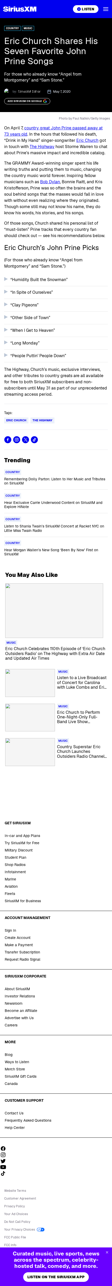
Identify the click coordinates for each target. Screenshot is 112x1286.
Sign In (10, 930)
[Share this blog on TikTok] (34, 439)
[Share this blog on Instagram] (16, 439)
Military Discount (19, 850)
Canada (11, 1083)
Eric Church (87, 140)
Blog (9, 1054)
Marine (10, 879)
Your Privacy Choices (20, 1230)
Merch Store (15, 1069)
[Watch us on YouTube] (5, 1167)
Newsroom (13, 1003)
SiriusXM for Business (23, 901)
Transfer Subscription (22, 952)
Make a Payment (19, 945)
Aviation (11, 886)
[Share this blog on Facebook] (7, 439)
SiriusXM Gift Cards (20, 1076)
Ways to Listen (17, 1062)
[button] (106, 9)
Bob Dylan (50, 182)
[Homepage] (19, 9)
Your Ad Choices (16, 1214)
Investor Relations (20, 996)
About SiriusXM (17, 989)
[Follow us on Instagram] (5, 1155)
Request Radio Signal (22, 959)
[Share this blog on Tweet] (25, 439)
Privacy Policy (14, 1206)
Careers (11, 1025)
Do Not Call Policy (17, 1222)
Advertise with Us (19, 1018)
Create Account (17, 937)
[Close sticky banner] (107, 1252)
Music (28, 28)
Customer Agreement (20, 1198)
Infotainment (15, 872)
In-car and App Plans (22, 835)
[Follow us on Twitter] (5, 1161)
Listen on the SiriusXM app (56, 1277)
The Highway (42, 146)
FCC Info (10, 1245)
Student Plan (15, 857)
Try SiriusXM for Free (22, 843)
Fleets (10, 893)
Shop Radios (15, 864)
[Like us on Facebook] (5, 1148)
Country (12, 28)
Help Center (15, 1127)
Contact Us (14, 1113)
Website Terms (15, 1191)
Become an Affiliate (21, 1010)
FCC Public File (15, 1237)
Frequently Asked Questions (28, 1120)
